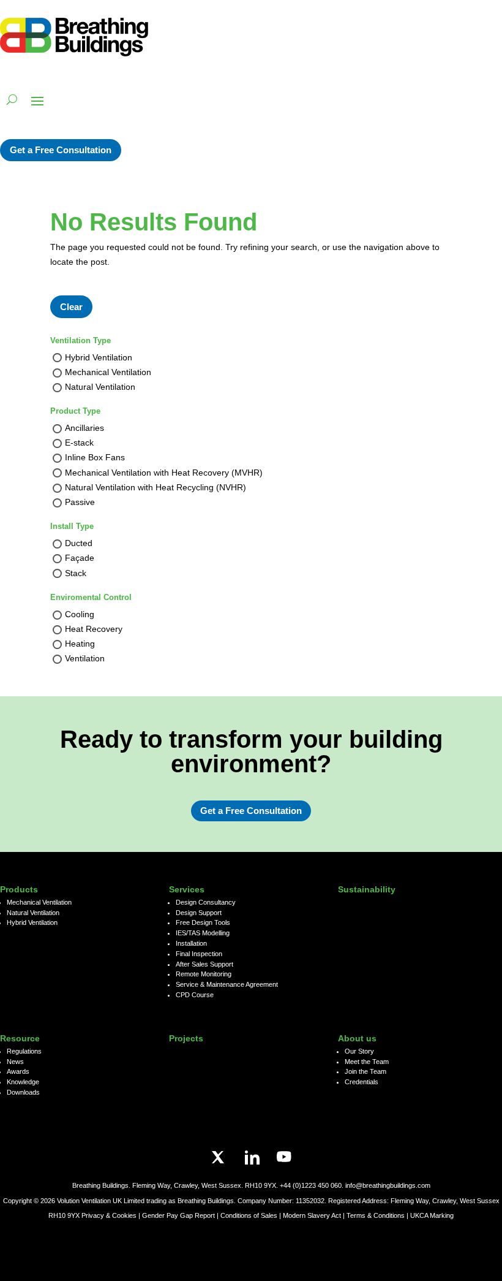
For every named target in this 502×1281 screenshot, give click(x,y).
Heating (80, 644)
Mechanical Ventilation (108, 372)
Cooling (79, 614)
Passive (80, 502)
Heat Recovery (93, 629)
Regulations (24, 1051)
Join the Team (365, 1071)
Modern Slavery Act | (315, 1215)
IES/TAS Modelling (203, 933)
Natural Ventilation (100, 387)
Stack (75, 573)
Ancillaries (84, 428)
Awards (18, 1071)
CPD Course (195, 994)
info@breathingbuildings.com (387, 1185)
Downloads (23, 1092)
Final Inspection (199, 953)
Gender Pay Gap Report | (181, 1215)
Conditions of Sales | (251, 1215)
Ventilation (85, 659)
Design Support (199, 912)
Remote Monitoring (203, 974)
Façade (79, 558)
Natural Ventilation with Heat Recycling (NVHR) (155, 487)
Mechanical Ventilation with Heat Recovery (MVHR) (164, 472)
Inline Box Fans (95, 458)
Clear (71, 307)
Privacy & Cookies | (111, 1215)
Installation (191, 943)
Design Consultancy (206, 902)
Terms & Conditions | (377, 1215)
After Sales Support (204, 964)
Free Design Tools (203, 922)
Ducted (78, 544)
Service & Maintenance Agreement (227, 984)
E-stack (79, 443)
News (15, 1061)
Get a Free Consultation (60, 150)
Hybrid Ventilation (98, 357)
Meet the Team (367, 1061)
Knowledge (23, 1081)
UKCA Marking (432, 1215)
